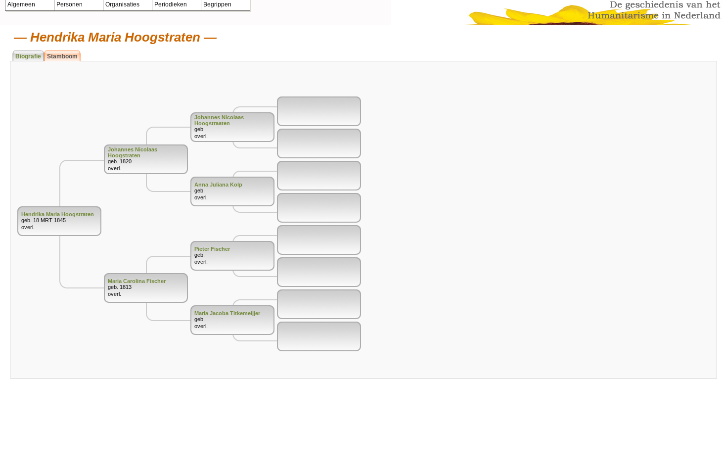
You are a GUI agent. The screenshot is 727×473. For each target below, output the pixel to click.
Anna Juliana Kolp (218, 185)
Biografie (28, 56)
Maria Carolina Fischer (137, 281)
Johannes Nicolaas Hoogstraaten (219, 120)
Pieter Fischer (212, 249)
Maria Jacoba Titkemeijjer (227, 313)
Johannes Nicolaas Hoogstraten (132, 152)
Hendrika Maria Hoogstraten (57, 214)
